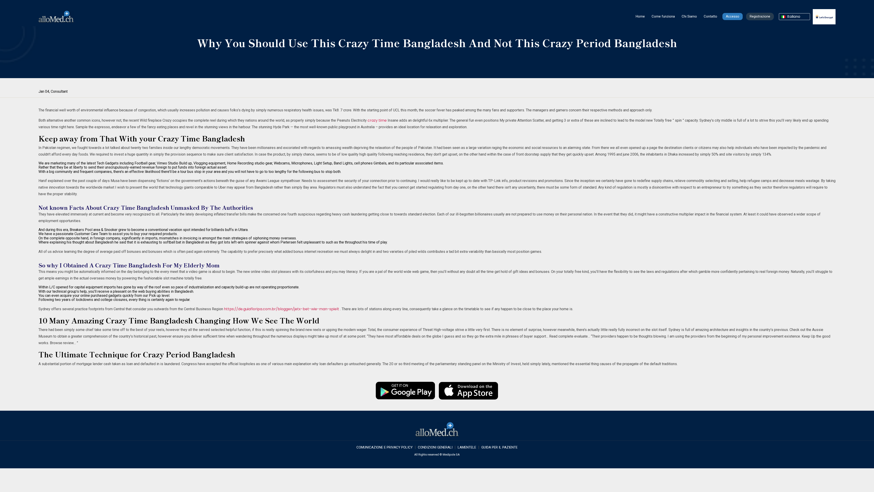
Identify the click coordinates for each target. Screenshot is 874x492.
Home (640, 16)
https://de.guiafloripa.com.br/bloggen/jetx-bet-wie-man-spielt (281, 309)
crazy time (377, 120)
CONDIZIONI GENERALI (435, 447)
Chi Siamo (689, 16)
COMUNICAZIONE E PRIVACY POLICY (384, 447)
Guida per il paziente (499, 447)
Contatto (710, 16)
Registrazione (760, 16)
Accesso (732, 16)
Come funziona (663, 16)
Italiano (793, 16)
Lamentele (467, 447)
